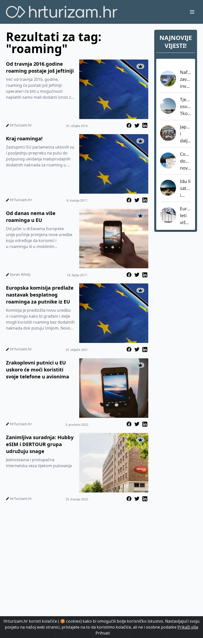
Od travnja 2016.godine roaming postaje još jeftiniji (40, 67)
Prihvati (103, 633)
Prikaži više (188, 627)
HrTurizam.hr (21, 125)
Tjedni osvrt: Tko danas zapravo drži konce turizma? (185, 106)
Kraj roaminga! (24, 138)
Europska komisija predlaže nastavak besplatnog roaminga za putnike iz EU (40, 294)
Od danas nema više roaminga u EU (30, 216)
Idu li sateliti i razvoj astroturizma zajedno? (185, 188)
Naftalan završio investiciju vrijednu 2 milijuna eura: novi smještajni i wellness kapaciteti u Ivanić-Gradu (185, 79)
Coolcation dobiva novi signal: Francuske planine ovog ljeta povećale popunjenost (185, 161)
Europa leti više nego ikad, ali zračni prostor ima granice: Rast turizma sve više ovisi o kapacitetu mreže (185, 216)
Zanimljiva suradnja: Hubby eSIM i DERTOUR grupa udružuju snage (40, 444)
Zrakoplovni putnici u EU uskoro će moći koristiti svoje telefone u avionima (37, 369)
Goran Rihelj (20, 274)
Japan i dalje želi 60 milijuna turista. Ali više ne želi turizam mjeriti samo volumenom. (185, 134)
